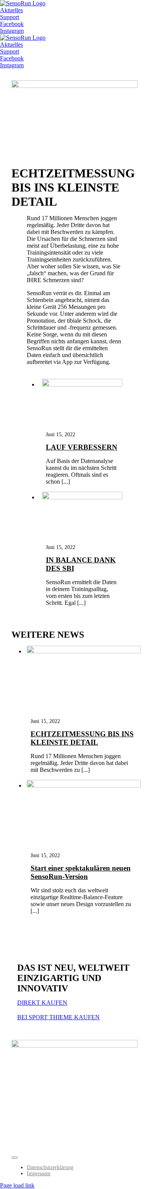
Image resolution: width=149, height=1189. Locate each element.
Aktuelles (11, 10)
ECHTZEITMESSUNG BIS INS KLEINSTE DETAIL (82, 738)
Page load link (17, 1185)
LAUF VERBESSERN (81, 447)
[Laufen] (82, 384)
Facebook (12, 24)
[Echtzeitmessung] (84, 651)
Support (9, 17)
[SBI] (82, 497)
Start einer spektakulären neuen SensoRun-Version (81, 872)
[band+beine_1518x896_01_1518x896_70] (84, 785)
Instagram (12, 31)
